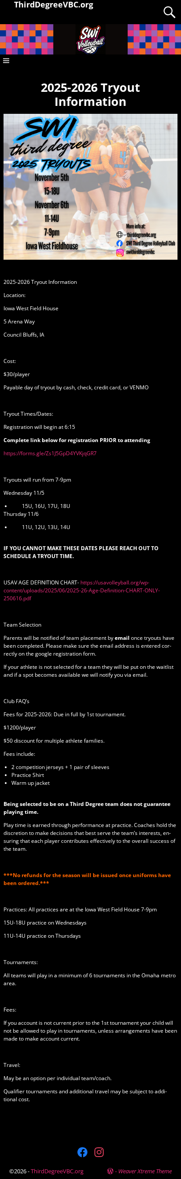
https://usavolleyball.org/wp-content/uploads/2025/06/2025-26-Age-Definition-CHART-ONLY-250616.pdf (82, 590)
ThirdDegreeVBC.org (57, 1171)
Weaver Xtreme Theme (145, 1171)
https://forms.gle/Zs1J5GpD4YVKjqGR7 (50, 453)
